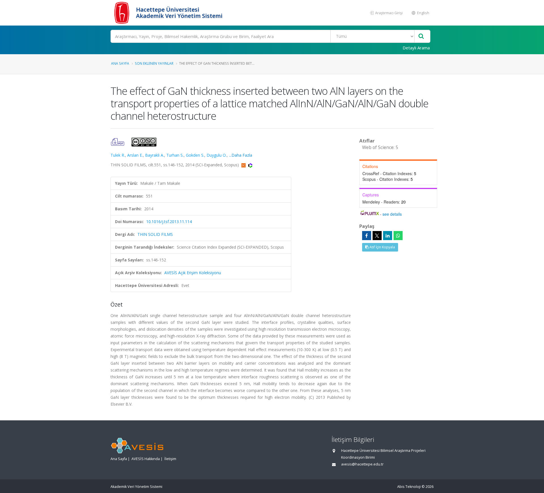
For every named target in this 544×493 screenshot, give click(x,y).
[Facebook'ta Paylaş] (366, 235)
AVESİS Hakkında (145, 458)
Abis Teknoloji (409, 486)
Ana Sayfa (120, 63)
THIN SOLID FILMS (155, 234)
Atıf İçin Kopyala (382, 247)
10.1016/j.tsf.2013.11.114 (169, 221)
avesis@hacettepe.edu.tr (362, 464)
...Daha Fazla (240, 155)
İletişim (170, 458)
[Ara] (421, 36)
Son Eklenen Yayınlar (154, 63)
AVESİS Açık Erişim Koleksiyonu (192, 272)
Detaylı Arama (416, 48)
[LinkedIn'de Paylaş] (387, 235)
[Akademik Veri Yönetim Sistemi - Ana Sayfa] (122, 13)
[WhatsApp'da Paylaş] (398, 235)
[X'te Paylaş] (377, 235)
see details (392, 214)
